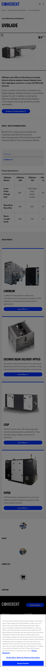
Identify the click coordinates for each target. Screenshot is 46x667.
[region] (23, 640)
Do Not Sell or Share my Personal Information (23, 657)
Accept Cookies (23, 663)
